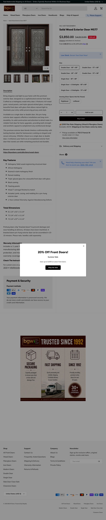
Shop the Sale (53, 267)
